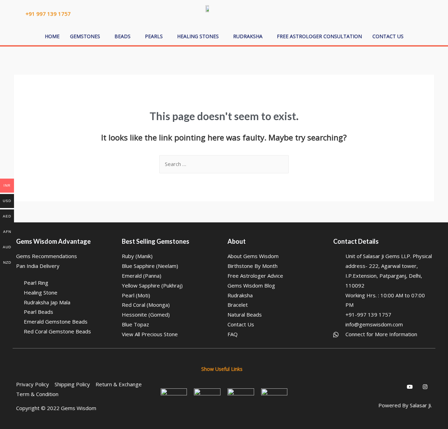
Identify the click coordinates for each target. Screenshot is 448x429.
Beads (122, 36)
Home (52, 36)
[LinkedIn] (378, 386)
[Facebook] (363, 386)
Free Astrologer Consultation (319, 36)
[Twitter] (394, 386)
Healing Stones (198, 36)
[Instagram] (425, 386)
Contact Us (388, 36)
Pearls (154, 36)
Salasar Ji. (421, 405)
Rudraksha (247, 36)
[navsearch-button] (385, 12)
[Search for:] (224, 163)
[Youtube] (409, 386)
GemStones (85, 36)
